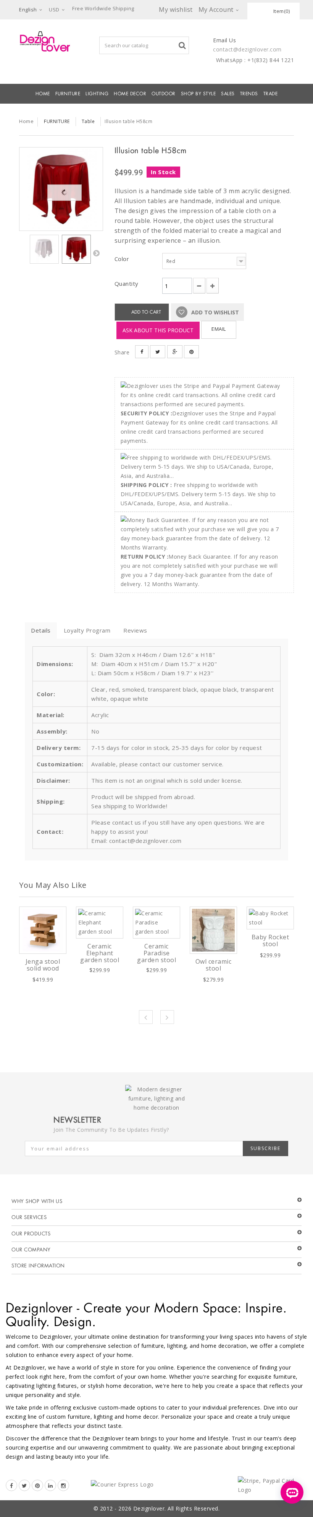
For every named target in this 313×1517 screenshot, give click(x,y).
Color (123, 259)
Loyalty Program (87, 630)
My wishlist (176, 9)
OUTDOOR (164, 94)
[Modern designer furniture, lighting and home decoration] (45, 41)
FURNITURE (68, 94)
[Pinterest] (37, 1485)
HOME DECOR (130, 94)
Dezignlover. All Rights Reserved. (176, 1508)
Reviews (135, 630)
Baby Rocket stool (270, 940)
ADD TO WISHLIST (214, 312)
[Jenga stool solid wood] (42, 930)
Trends (249, 94)
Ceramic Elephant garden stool (99, 953)
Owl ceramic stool (213, 964)
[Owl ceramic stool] (213, 930)
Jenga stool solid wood (43, 964)
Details (41, 630)
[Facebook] (11, 1485)
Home (26, 121)
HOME (42, 94)
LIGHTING (97, 94)
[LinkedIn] (50, 1485)
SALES (228, 94)
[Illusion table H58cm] (61, 189)
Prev (146, 1017)
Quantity (127, 283)
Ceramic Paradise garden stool (156, 953)
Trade (270, 94)
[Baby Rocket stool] (270, 918)
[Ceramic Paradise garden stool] (156, 923)
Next (96, 253)
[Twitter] (24, 1485)
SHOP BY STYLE (198, 94)
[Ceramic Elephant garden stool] (99, 923)
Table (88, 121)
